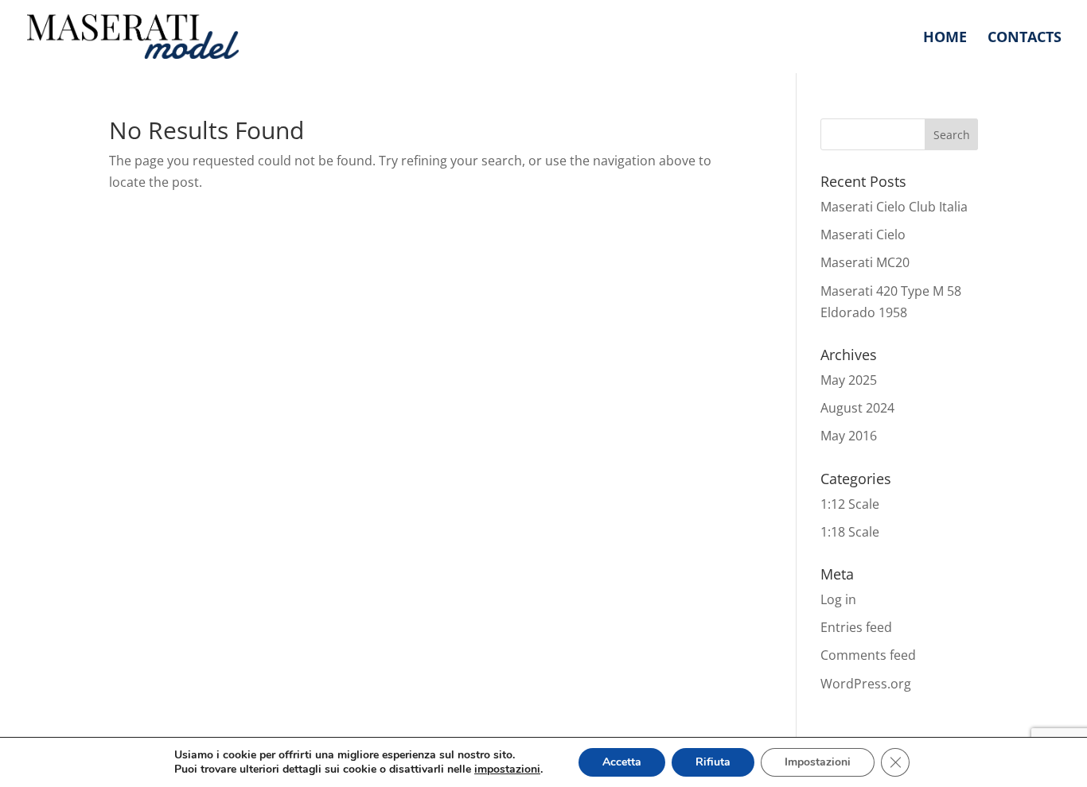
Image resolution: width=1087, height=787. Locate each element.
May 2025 (848, 380)
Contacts (1025, 38)
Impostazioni (818, 762)
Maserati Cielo (863, 234)
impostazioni (507, 769)
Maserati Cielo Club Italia (894, 206)
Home (945, 38)
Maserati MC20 (865, 262)
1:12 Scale (849, 504)
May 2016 (848, 435)
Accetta (621, 762)
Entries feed (856, 627)
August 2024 (857, 408)
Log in (838, 599)
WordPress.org (865, 683)
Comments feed (868, 655)
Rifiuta (713, 762)
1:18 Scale (849, 532)
